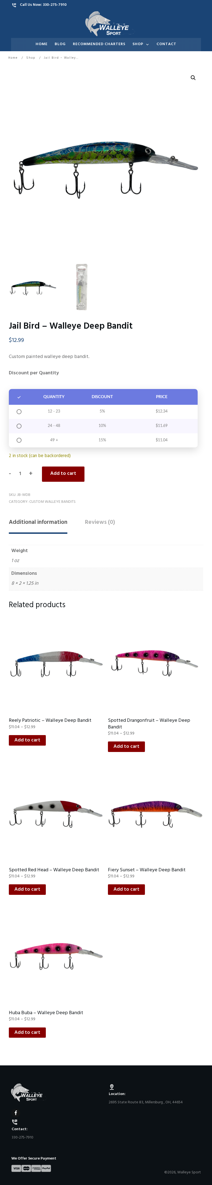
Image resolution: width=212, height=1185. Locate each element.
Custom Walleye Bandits (52, 502)
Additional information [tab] (38, 522)
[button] (193, 78)
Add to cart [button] (27, 740)
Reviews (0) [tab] (100, 522)
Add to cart (63, 474)
